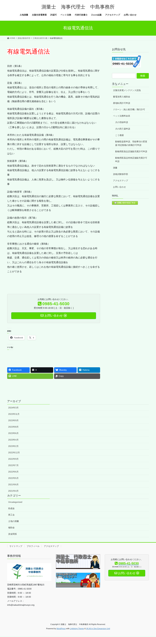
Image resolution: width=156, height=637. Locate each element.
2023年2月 (13, 446)
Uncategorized (15, 502)
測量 (115, 168)
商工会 (11, 515)
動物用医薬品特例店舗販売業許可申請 (131, 160)
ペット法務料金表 (121, 116)
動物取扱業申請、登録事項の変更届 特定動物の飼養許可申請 (131, 143)
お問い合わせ (119, 187)
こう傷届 (119, 135)
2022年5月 (13, 478)
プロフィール (33, 546)
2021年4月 (13, 491)
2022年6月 (13, 471)
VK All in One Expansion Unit (98, 629)
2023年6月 (13, 433)
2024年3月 (13, 407)
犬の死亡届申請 (122, 129)
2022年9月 (13, 459)
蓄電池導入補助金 (121, 96)
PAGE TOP (149, 615)
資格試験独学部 (120, 174)
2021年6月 (13, 484)
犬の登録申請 (121, 122)
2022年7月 (13, 465)
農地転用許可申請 (121, 103)
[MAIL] (125, 202)
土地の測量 (13, 521)
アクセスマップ (120, 180)
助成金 (11, 508)
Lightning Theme (77, 629)
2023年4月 (13, 440)
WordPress (61, 629)
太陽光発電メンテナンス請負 (127, 90)
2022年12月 (14, 452)
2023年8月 (13, 427)
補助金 (11, 527)
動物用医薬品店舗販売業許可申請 (131, 151)
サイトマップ (15, 546)
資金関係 (12, 534)
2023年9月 (13, 420)
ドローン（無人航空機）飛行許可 (129, 109)
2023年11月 (14, 414)
